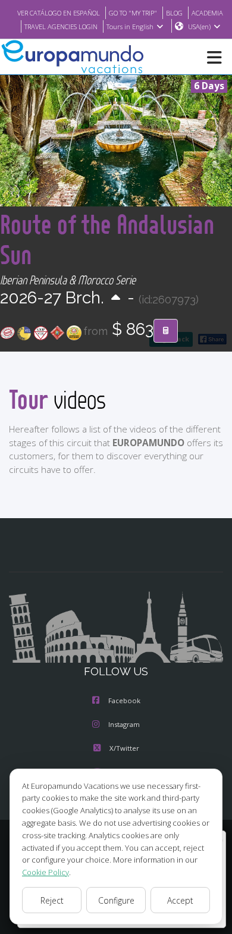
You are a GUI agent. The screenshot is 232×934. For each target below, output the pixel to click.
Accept (180, 900)
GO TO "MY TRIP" (133, 12)
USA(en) (199, 26)
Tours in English (129, 26)
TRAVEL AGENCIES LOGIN (61, 26)
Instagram (124, 724)
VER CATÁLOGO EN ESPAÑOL (58, 12)
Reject (52, 900)
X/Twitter (124, 748)
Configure (116, 900)
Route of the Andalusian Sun (107, 239)
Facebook (124, 700)
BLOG (174, 12)
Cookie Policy (45, 872)
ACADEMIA (207, 12)
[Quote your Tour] (165, 331)
